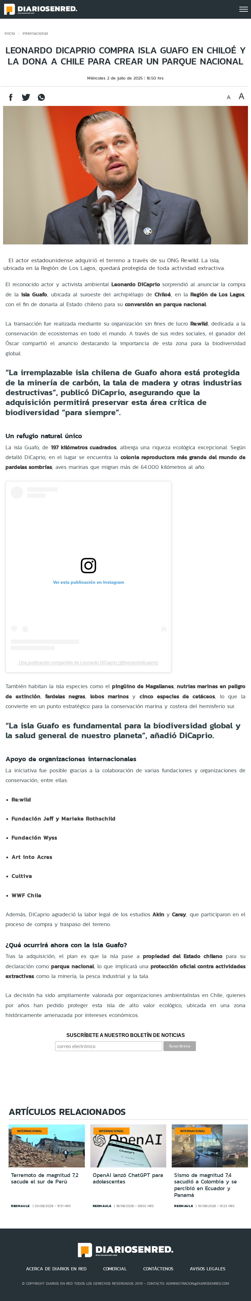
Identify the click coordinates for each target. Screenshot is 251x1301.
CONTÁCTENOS (158, 1268)
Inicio (10, 33)
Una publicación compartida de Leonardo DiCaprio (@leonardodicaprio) (88, 662)
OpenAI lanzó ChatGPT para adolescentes (128, 1178)
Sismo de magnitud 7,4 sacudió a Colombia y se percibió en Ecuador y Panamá (205, 1185)
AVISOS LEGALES (207, 1268)
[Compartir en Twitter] (26, 100)
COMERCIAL (115, 1268)
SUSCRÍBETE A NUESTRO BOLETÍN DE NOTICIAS (125, 1035)
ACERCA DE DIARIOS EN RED (56, 1268)
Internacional (35, 33)
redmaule (20, 1205)
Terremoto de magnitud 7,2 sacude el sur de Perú (44, 1178)
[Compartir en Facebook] (10, 100)
